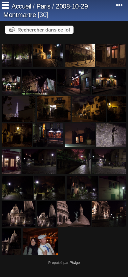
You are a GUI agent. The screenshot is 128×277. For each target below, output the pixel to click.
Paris (43, 6)
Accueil (21, 6)
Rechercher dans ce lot (43, 29)
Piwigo (75, 263)
